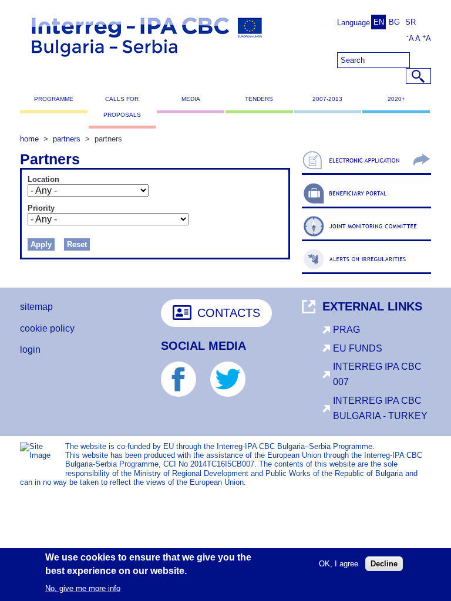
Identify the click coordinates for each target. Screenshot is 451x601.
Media (190, 99)
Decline (384, 563)
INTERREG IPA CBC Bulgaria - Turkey (380, 408)
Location (43, 179)
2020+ (396, 99)
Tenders (259, 99)
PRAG (346, 330)
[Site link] (366, 175)
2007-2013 (327, 99)
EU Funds (357, 348)
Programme (53, 99)
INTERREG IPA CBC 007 (377, 374)
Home (29, 138)
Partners (66, 138)
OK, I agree (338, 563)
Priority (41, 208)
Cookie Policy (47, 328)
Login (30, 349)
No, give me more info (82, 588)
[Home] (147, 62)
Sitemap (36, 307)
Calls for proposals (122, 106)
